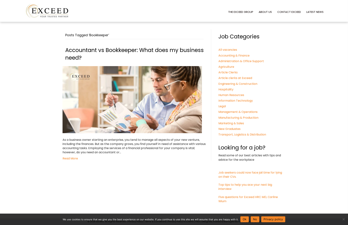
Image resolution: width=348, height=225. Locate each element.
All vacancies (227, 50)
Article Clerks (228, 72)
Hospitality (225, 89)
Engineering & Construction (237, 84)
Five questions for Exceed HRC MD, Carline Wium (248, 199)
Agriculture (226, 67)
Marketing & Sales (231, 123)
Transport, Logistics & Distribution (242, 134)
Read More (70, 158)
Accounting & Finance (234, 55)
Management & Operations (238, 112)
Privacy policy (273, 219)
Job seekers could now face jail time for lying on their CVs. (250, 174)
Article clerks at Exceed (235, 78)
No (255, 219)
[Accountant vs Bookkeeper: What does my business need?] (132, 99)
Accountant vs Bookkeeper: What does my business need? (134, 54)
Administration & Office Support (241, 61)
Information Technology (235, 101)
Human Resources (231, 95)
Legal (222, 106)
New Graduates (229, 129)
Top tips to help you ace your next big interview (245, 187)
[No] (343, 219)
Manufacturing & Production (238, 118)
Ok (244, 219)
